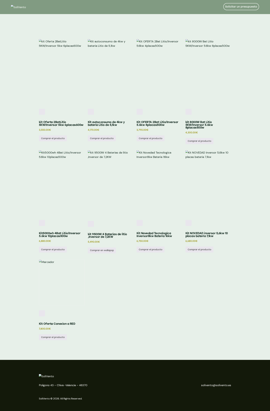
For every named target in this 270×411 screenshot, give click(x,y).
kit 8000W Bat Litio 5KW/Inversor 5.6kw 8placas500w (199, 125)
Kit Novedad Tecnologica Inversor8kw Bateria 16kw (154, 234)
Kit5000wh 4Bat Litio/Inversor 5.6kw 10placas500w (59, 234)
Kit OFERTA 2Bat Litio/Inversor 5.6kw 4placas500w (157, 123)
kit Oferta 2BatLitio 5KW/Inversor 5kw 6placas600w (61, 123)
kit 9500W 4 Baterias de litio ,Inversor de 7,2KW (107, 235)
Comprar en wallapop (102, 250)
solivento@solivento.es (216, 385)
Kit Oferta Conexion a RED (57, 324)
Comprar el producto (53, 138)
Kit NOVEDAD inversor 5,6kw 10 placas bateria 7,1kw (206, 234)
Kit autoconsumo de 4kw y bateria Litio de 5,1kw (106, 123)
